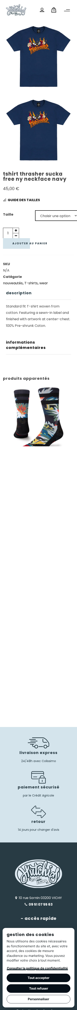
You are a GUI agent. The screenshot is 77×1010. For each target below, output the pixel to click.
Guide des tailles (24, 200)
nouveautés (13, 283)
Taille (8, 214)
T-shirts (31, 283)
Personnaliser (38, 999)
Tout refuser (38, 988)
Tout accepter (38, 978)
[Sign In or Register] (42, 10)
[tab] (38, 293)
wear (43, 283)
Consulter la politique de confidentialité (37, 968)
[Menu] (67, 10)
